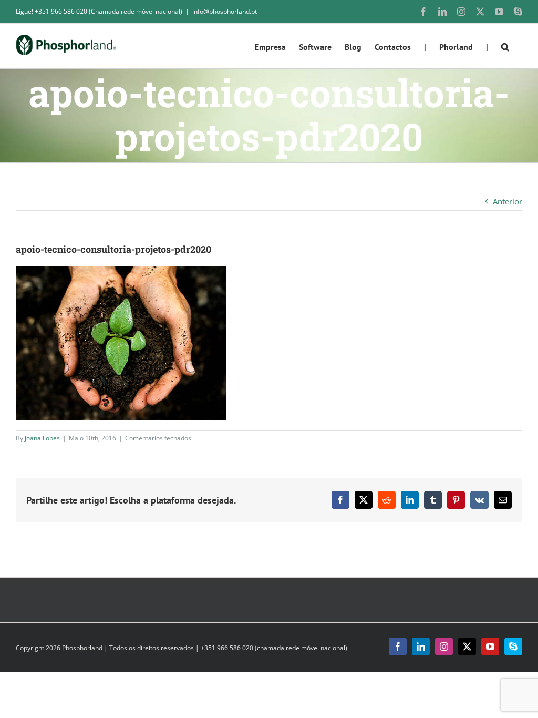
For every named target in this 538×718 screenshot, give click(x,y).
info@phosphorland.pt (224, 11)
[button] (505, 46)
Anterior (507, 201)
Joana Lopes (42, 438)
